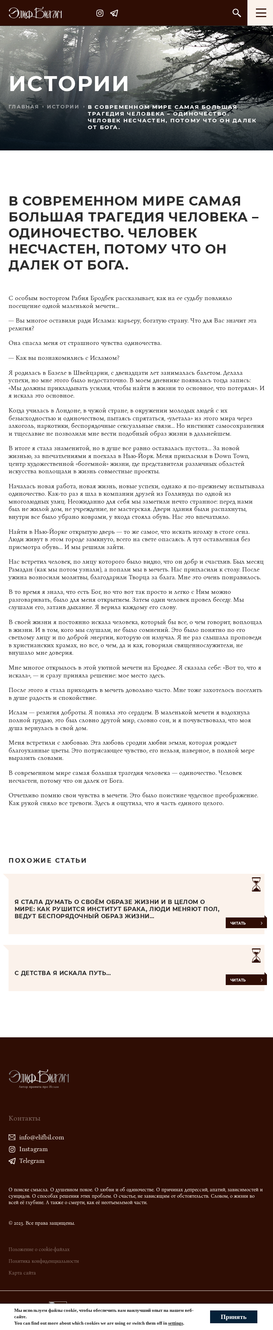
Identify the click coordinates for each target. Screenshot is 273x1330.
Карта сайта (22, 1273)
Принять (234, 1316)
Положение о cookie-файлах (39, 1249)
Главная (24, 106)
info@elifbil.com (41, 1137)
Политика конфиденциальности (44, 1261)
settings (175, 1323)
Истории (63, 106)
